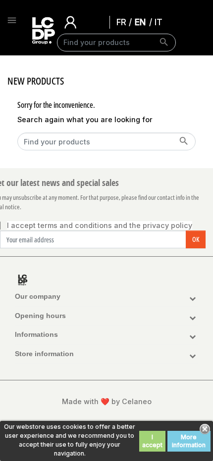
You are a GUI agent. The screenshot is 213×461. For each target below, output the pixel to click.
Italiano (161, 22)
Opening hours (40, 316)
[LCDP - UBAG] (36, 30)
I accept (152, 441)
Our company (37, 296)
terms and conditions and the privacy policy (115, 225)
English (143, 22)
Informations (36, 334)
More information (189, 441)
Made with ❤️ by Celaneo (107, 401)
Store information (44, 354)
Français (124, 22)
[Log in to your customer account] (70, 21)
